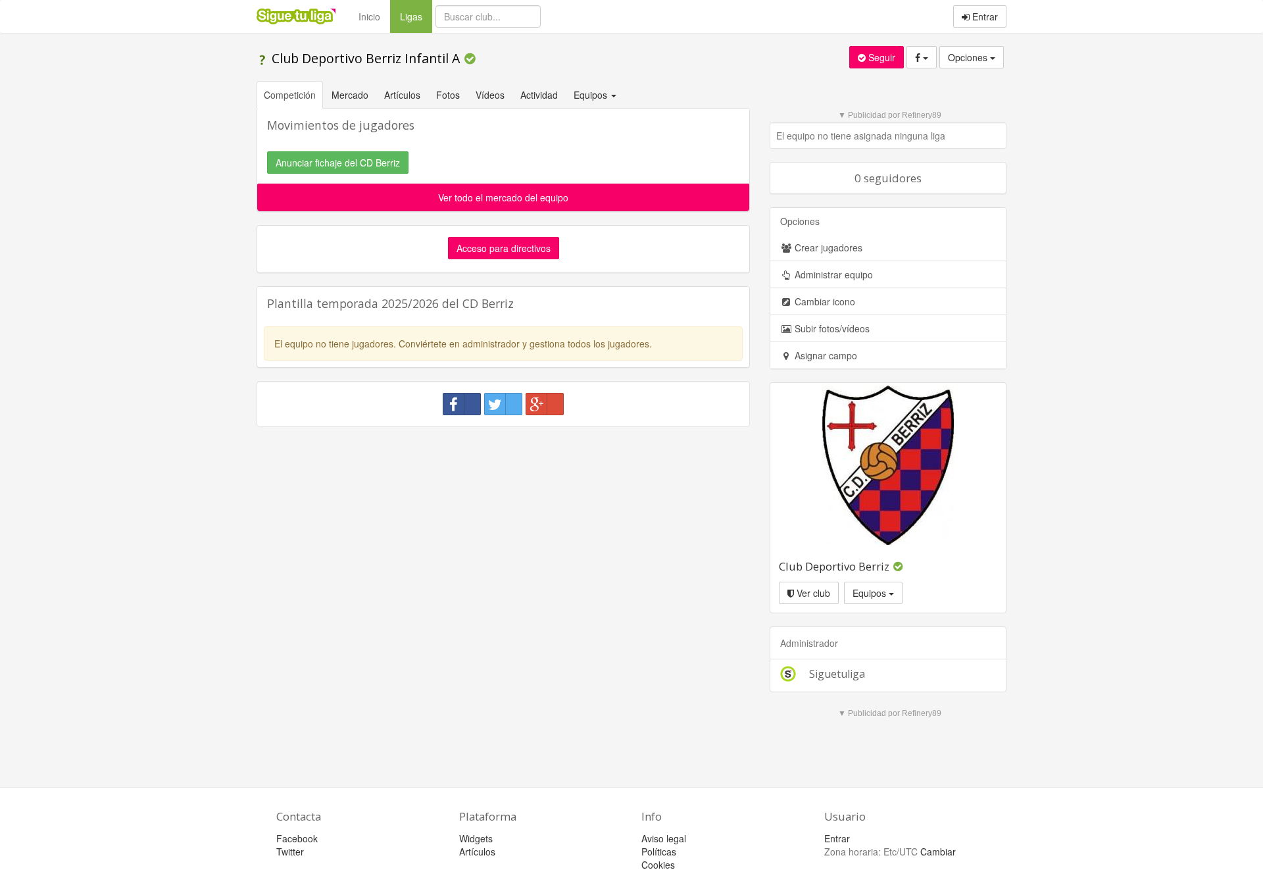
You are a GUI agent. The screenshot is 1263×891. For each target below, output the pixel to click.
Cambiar (938, 851)
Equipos (871, 592)
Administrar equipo (832, 274)
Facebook (297, 838)
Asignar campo (824, 355)
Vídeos (490, 94)
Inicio (369, 16)
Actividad (539, 94)
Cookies (658, 864)
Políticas (658, 851)
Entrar (984, 16)
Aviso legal (663, 838)
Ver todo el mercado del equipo (503, 197)
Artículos (402, 94)
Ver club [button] (812, 592)
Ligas (416, 16)
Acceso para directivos (504, 248)
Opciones (969, 57)
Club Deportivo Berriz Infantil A (365, 58)
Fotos (448, 94)
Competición (290, 94)
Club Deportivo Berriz (834, 566)
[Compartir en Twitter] (503, 404)
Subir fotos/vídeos (831, 328)
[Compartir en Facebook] (462, 404)
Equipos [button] (592, 94)
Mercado (350, 94)
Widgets (476, 838)
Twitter (290, 851)
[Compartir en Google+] (545, 404)
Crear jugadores (827, 247)
